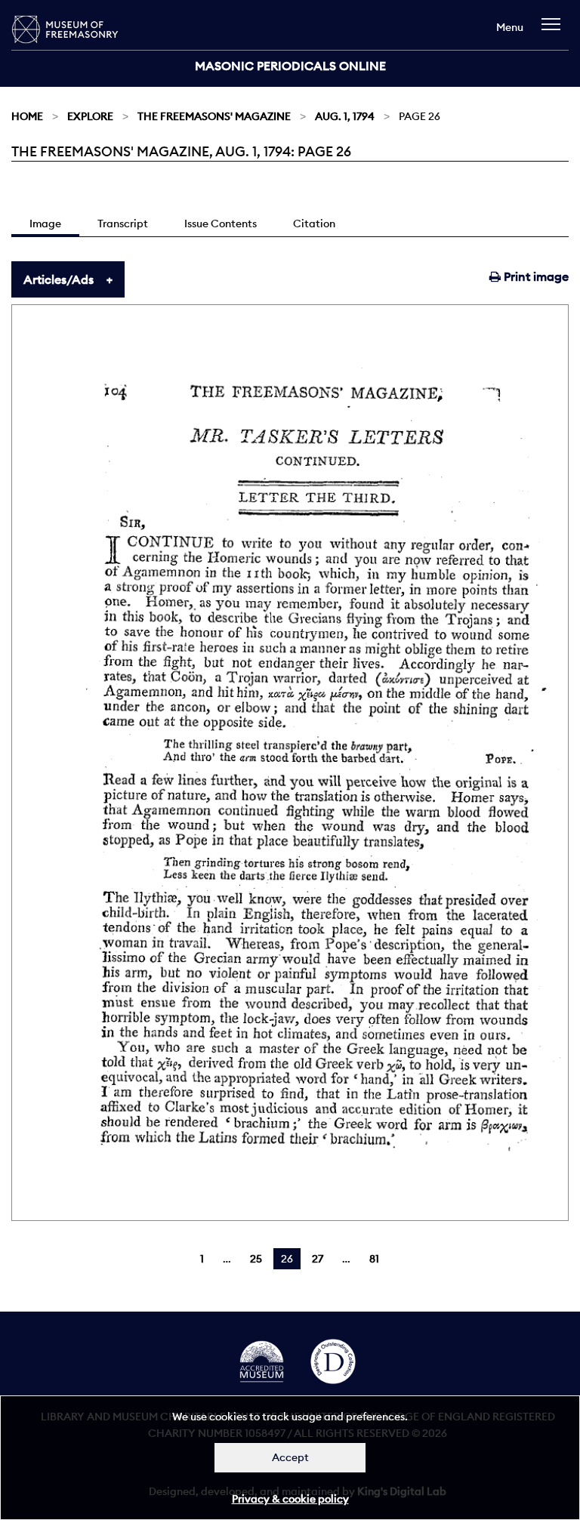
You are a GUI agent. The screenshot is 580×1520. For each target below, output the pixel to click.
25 (256, 1259)
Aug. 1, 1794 (345, 116)
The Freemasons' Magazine (214, 116)
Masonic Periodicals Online (290, 65)
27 (317, 1259)
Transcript (122, 223)
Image (45, 223)
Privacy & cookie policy (290, 1499)
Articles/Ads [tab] (58, 279)
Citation (314, 223)
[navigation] (554, 31)
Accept (290, 1457)
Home (27, 116)
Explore (90, 116)
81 (374, 1259)
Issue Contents (220, 223)
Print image (535, 276)
